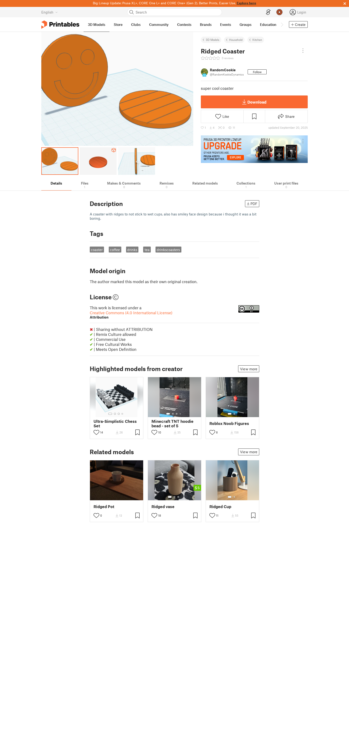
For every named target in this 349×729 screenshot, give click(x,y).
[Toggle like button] (96, 432)
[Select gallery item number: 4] (122, 414)
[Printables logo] (60, 24)
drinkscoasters (168, 250)
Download (256, 102)
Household (236, 39)
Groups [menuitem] (245, 24)
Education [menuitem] (268, 24)
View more (248, 369)
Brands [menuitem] (206, 24)
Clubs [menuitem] (136, 24)
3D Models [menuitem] (96, 24)
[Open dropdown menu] (303, 50)
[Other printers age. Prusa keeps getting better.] (254, 149)
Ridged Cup (220, 506)
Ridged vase (162, 506)
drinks (132, 250)
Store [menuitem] (118, 24)
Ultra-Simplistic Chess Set (115, 423)
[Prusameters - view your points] (279, 12)
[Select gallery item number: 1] (110, 414)
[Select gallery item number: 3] (119, 414)
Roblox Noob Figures (229, 423)
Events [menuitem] (225, 24)
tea (147, 250)
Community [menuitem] (159, 24)
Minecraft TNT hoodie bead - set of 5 (172, 423)
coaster (97, 250)
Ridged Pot (104, 506)
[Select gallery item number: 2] (115, 414)
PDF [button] (253, 203)
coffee (115, 250)
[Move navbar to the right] (282, 24)
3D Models (212, 39)
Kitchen (257, 39)
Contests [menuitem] (184, 24)
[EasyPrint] (268, 12)
